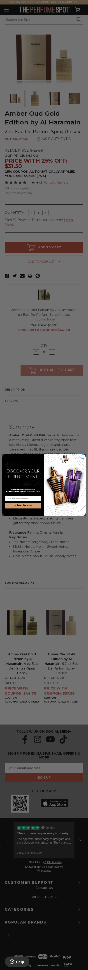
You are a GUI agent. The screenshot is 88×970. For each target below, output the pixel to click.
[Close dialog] (83, 456)
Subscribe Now (23, 505)
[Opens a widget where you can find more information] (17, 962)
